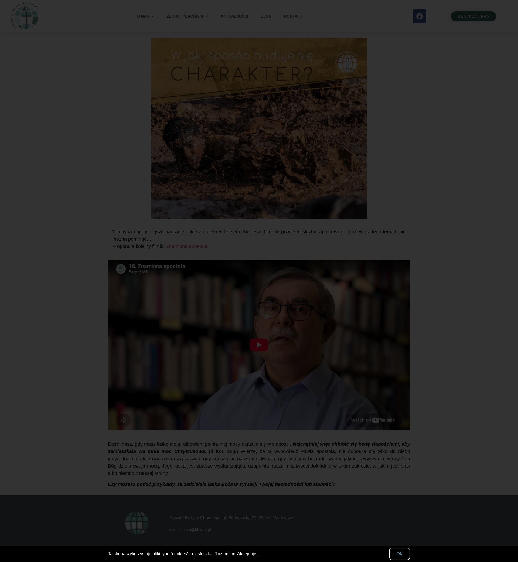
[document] (259, 281)
